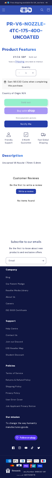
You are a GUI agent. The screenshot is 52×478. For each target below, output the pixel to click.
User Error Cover (14, 399)
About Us (10, 297)
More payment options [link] (26, 118)
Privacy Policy (13, 393)
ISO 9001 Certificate (16, 310)
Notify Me (26, 124)
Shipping (19, 61)
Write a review (26, 191)
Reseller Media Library (17, 290)
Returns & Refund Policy (18, 380)
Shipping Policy (14, 386)
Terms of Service (14, 373)
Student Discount (15, 355)
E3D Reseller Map (15, 348)
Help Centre (12, 328)
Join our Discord (14, 341)
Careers (10, 303)
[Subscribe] (43, 260)
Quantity (26, 67)
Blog (8, 277)
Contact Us (11, 335)
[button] (3, 10)
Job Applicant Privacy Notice (21, 406)
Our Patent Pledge (15, 284)
